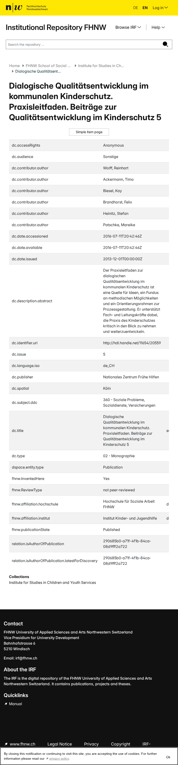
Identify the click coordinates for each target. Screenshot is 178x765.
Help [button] (157, 27)
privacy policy (59, 758)
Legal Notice (60, 744)
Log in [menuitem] (158, 7)
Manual (15, 703)
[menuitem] (130, 27)
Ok (168, 757)
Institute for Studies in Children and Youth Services (101, 65)
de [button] (136, 7)
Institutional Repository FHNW (56, 27)
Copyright (121, 744)
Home (14, 65)
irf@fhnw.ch (26, 658)
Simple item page (89, 132)
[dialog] (89, 756)
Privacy (92, 744)
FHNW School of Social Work (49, 65)
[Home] (27, 8)
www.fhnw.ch (22, 744)
